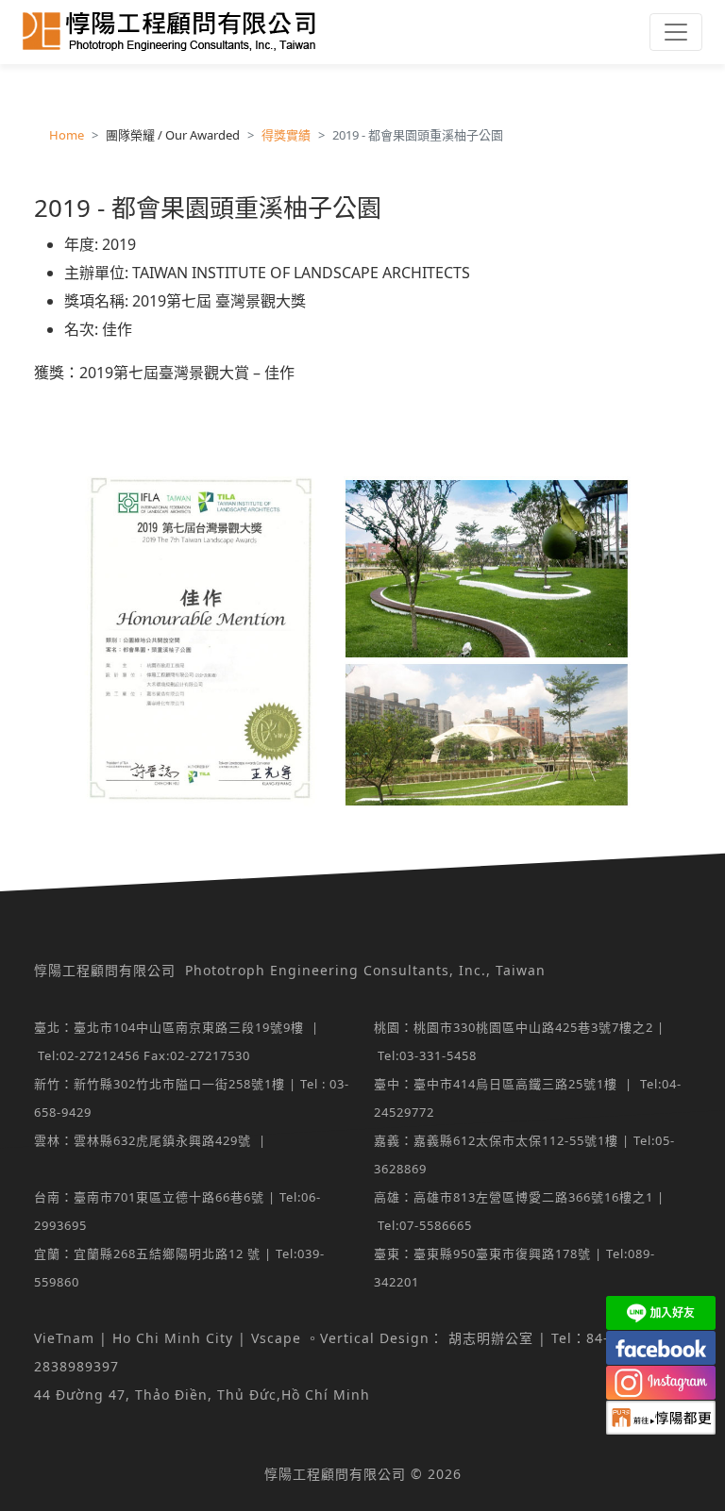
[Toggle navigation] (675, 32)
